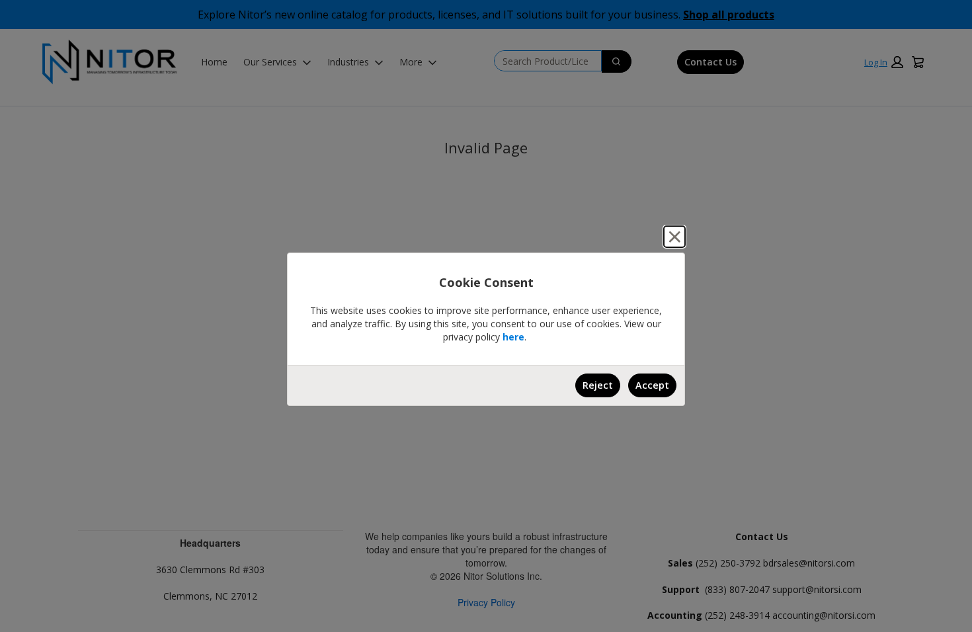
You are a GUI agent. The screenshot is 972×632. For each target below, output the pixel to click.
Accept (652, 385)
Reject (598, 385)
